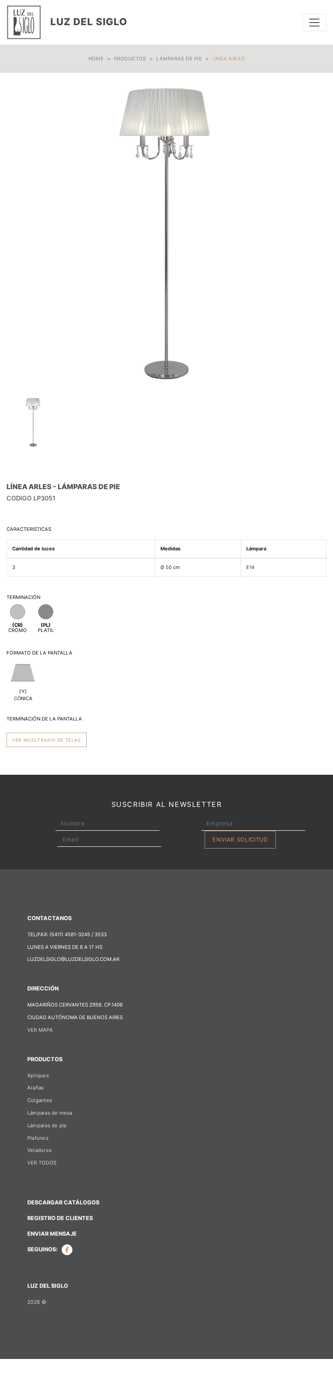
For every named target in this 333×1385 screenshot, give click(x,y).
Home (96, 59)
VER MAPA (40, 1030)
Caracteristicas (29, 529)
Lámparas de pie (179, 59)
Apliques (38, 1075)
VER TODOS (41, 1163)
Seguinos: (43, 1249)
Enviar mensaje (52, 1233)
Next (313, 233)
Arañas (35, 1088)
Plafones (38, 1138)
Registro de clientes (60, 1218)
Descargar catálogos (63, 1202)
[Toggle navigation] (314, 22)
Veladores (39, 1150)
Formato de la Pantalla (39, 653)
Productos (130, 59)
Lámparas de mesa (49, 1113)
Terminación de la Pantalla (44, 719)
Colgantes (39, 1100)
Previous (19, 233)
